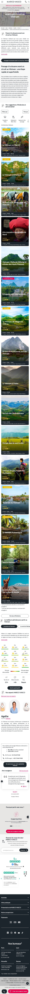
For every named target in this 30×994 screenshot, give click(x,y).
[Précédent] (2, 706)
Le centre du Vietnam (9, 626)
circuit (19, 28)
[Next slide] (28, 781)
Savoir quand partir (15, 688)
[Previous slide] (2, 781)
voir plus (14, 878)
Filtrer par (4, 111)
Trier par (25, 111)
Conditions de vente (12, 978)
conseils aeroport (4, 29)
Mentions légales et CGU (15, 980)
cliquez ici (17, 10)
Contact (5, 978)
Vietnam (10, 28)
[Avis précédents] (1, 879)
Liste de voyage (4, 980)
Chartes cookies (9, 982)
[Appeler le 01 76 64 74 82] (26, 2)
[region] (15, 707)
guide (15, 28)
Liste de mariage (22, 978)
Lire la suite (4, 54)
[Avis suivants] (19, 879)
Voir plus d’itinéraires (15, 616)
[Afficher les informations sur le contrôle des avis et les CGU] (23, 866)
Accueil (2, 28)
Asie (6, 28)
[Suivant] (27, 706)
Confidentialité (25, 980)
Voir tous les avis (23, 770)
